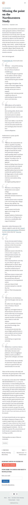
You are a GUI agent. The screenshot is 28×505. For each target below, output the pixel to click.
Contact (18, 499)
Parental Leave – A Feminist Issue (21, 452)
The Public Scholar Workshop (18, 497)
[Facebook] (14, 494)
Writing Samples (11, 499)
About (9, 497)
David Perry (6, 24)
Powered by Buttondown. (8, 485)
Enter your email (6, 475)
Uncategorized (6, 8)
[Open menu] (25, 3)
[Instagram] (17, 494)
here (11, 71)
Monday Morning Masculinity (6, 452)
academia (5, 443)
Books (5, 497)
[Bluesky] (11, 494)
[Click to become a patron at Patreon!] (14, 465)
